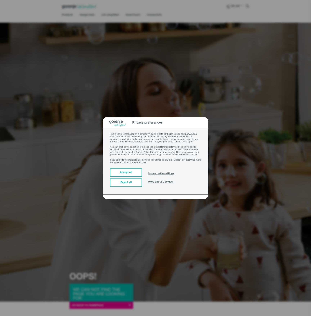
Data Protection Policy (186, 154)
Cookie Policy (142, 152)
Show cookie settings (161, 173)
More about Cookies (160, 182)
